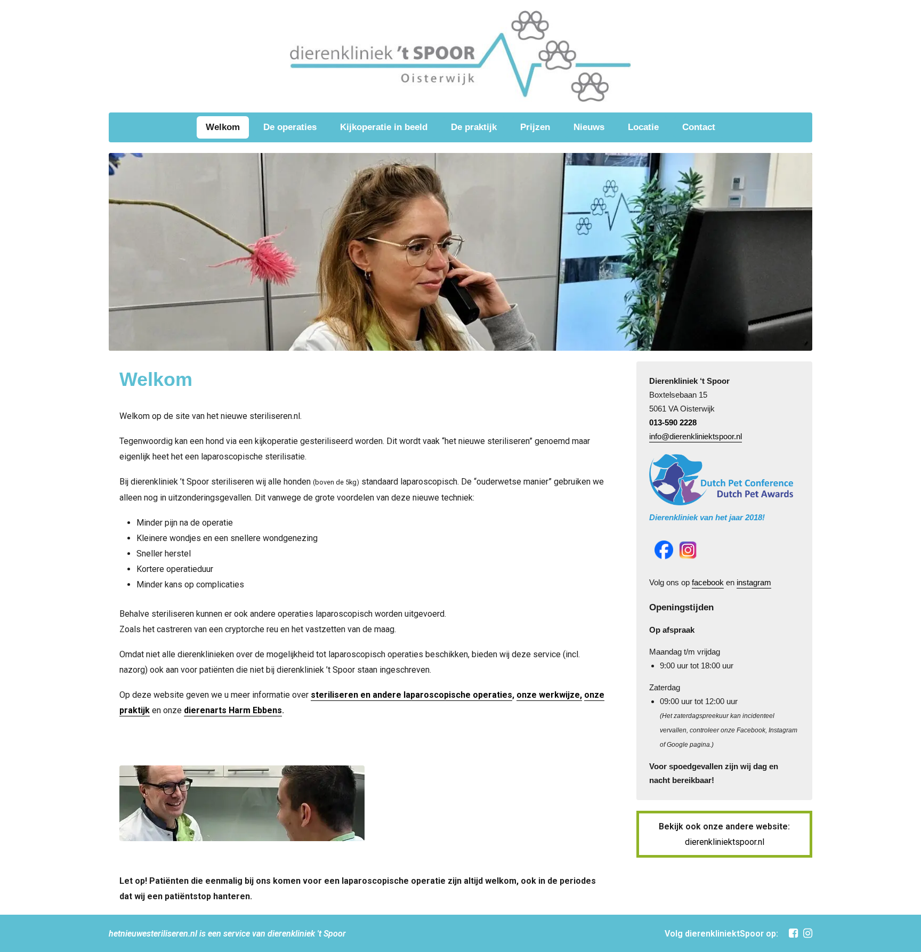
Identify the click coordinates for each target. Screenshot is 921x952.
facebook (708, 582)
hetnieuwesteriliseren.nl (153, 934)
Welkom (223, 127)
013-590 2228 (673, 422)
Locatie (643, 127)
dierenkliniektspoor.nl (724, 842)
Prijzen (535, 127)
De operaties (290, 127)
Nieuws (588, 127)
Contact (698, 127)
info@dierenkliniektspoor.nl (695, 436)
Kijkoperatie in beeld (383, 127)
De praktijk (474, 127)
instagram (754, 582)
